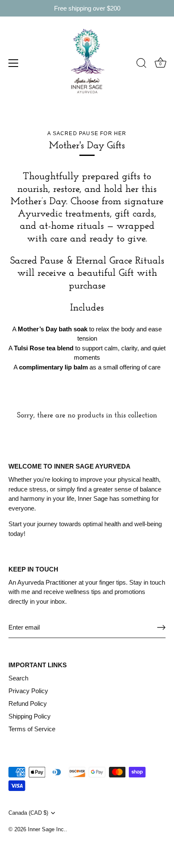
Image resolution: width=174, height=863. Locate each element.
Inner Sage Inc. (46, 829)
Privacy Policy (28, 690)
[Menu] (13, 63)
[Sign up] (161, 627)
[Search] (141, 64)
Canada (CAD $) (28, 813)
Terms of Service (31, 729)
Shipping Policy (29, 716)
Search (18, 678)
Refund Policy (27, 703)
